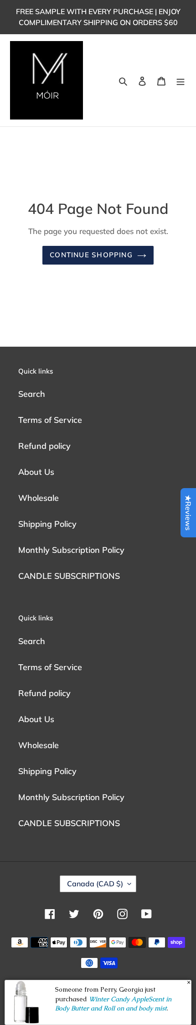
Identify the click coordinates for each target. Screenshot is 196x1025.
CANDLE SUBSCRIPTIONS (69, 576)
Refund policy (44, 446)
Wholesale (38, 498)
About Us (36, 472)
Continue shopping (91, 254)
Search (31, 394)
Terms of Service (50, 420)
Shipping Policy (47, 524)
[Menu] (180, 80)
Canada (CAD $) (95, 883)
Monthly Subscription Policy (71, 550)
